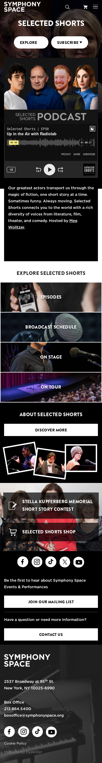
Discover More (51, 430)
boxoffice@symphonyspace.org (34, 715)
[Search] (67, 7)
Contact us (51, 634)
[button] (95, 7)
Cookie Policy (15, 743)
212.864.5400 (17, 709)
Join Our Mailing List (51, 602)
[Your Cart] (85, 7)
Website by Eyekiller (23, 752)
